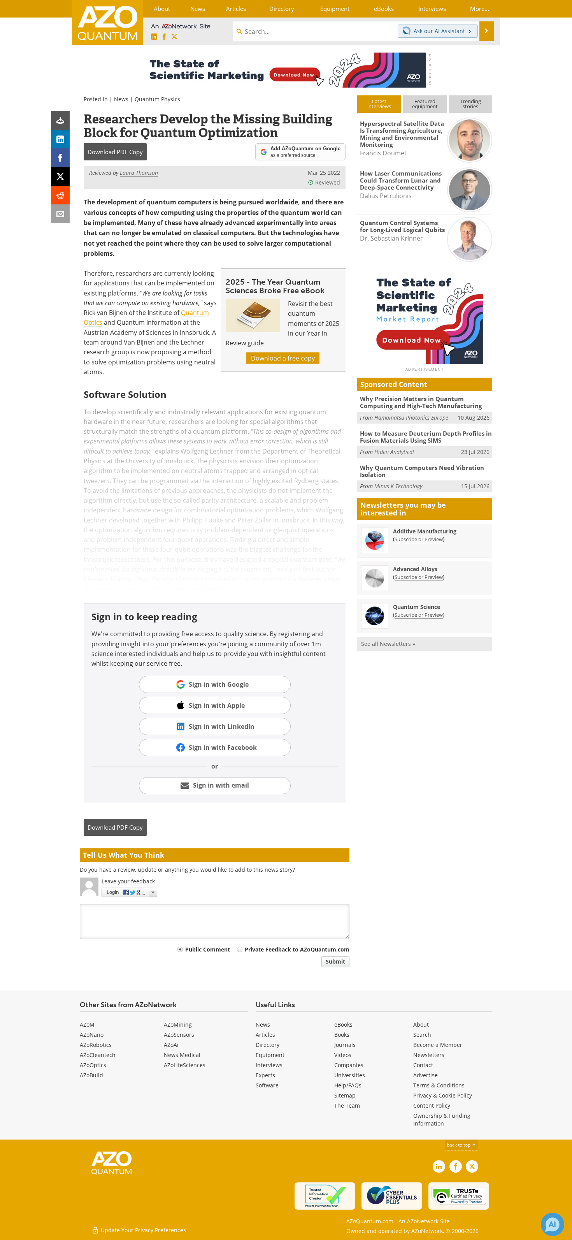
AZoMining (178, 1024)
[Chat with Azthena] (552, 1224)
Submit (335, 961)
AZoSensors (179, 1034)
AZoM (87, 1024)
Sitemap (345, 1095)
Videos (342, 1055)
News (121, 99)
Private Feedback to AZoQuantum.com (297, 949)
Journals (345, 1044)
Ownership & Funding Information (441, 1119)
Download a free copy (283, 358)
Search (422, 1034)
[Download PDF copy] (60, 120)
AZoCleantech (98, 1055)
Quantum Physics (157, 99)
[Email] (60, 213)
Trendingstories (470, 104)
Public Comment (207, 949)
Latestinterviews (379, 104)
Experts (265, 1075)
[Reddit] (60, 195)
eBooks (343, 1024)
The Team (347, 1105)
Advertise (425, 1075)
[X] (60, 176)
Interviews (269, 1065)
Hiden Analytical (394, 452)
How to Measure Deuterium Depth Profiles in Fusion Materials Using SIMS (426, 436)
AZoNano (92, 1034)
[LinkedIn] (60, 139)
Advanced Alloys (415, 569)
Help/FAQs (347, 1085)
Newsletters (428, 1055)
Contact (423, 1065)
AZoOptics (93, 1065)
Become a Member (437, 1044)
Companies (348, 1065)
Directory (267, 1044)
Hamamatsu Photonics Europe (411, 417)
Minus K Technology (398, 486)
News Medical (182, 1055)
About (421, 1024)
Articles (265, 1034)
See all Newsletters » (388, 643)
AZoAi (171, 1044)
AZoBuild (91, 1075)
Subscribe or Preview (419, 539)
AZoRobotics (96, 1044)
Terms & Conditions (439, 1085)
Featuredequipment (425, 104)
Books (341, 1034)
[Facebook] (60, 157)
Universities (349, 1075)
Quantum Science (416, 606)
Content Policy (431, 1105)
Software (267, 1085)
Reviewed (327, 182)
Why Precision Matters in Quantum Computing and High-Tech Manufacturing (421, 402)
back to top (459, 1145)
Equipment (270, 1055)
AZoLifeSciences (184, 1065)
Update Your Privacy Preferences (142, 1230)
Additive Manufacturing (424, 531)
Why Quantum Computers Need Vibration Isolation (422, 471)
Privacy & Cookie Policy (442, 1095)
